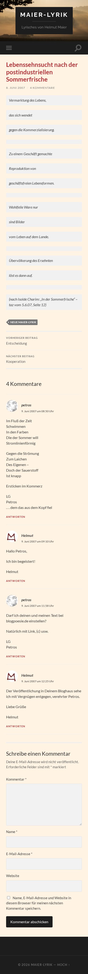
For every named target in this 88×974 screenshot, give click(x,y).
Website (12, 876)
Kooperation (20, 359)
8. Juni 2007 (15, 87)
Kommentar (16, 779)
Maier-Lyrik (44, 14)
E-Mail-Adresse (19, 854)
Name (11, 832)
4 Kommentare (42, 87)
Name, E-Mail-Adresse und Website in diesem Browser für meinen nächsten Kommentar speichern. (38, 903)
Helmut (27, 535)
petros (26, 405)
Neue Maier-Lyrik (23, 322)
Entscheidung (22, 340)
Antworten (15, 516)
